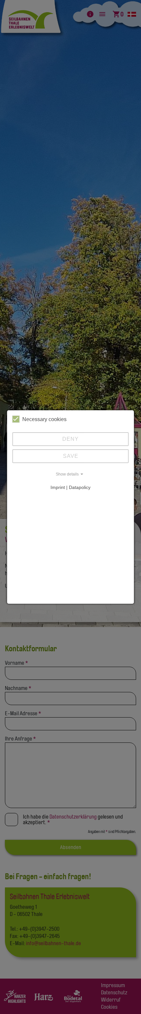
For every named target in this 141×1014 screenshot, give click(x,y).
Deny (70, 439)
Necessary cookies (44, 419)
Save (70, 456)
